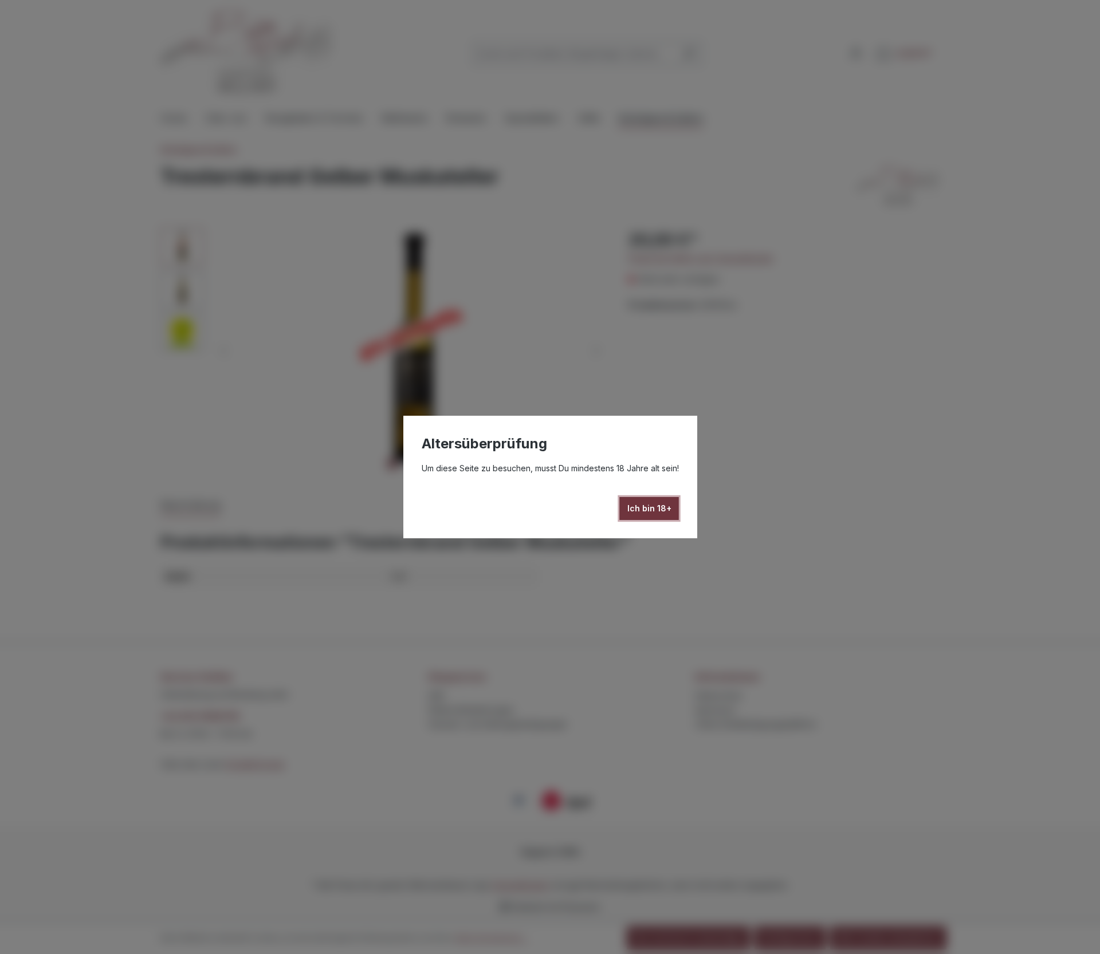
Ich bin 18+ (649, 508)
